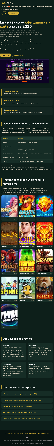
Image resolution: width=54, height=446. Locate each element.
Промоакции (48, 6)
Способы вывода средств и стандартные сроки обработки (22, 418)
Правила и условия (30, 433)
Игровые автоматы (16, 6)
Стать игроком (13, 13)
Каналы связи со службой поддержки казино (18, 406)
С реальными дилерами (38, 6)
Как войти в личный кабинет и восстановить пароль (20, 412)
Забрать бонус (17, 55)
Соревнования (5, 9)
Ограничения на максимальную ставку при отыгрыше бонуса (23, 400)
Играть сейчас (5, 55)
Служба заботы (26, 6)
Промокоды (5, 6)
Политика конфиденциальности (14, 433)
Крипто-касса (14, 9)
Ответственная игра (43, 433)
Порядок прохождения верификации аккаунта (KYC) (20, 394)
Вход (4, 13)
